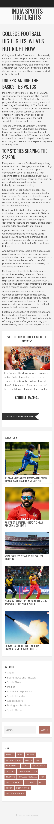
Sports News (14, 682)
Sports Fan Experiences (20, 691)
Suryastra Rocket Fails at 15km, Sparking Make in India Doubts (22, 648)
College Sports (15, 700)
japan (25, 766)
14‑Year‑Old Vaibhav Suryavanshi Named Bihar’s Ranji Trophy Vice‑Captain (26, 479)
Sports (10, 673)
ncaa (19, 755)
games (28, 760)
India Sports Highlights (27, 13)
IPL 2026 (30, 755)
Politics (11, 687)
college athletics (15, 793)
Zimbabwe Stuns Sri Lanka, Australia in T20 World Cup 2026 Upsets (26, 603)
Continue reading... (27, 397)
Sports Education (16, 696)
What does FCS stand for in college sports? (24, 558)
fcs (42, 777)
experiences (12, 766)
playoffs (10, 777)
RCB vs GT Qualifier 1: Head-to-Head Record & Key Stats (24, 524)
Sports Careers (15, 710)
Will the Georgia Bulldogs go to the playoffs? (27, 338)
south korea (39, 766)
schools (10, 771)
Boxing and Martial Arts (20, 705)
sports (9, 755)
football (30, 782)
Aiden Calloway (26, 416)
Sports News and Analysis (21, 677)
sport (9, 788)
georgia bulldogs (28, 771)
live (38, 760)
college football (28, 777)
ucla (41, 782)
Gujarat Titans (13, 760)
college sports (13, 782)
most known (22, 788)
